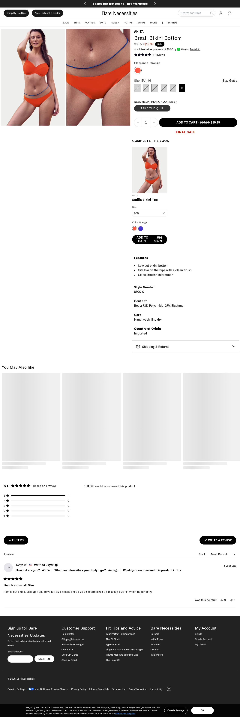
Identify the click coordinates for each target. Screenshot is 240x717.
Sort (202, 554)
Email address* (15, 651)
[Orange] (138, 73)
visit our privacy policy (125, 713)
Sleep (115, 22)
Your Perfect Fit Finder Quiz (120, 633)
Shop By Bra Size (16, 13)
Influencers (157, 654)
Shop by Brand (69, 659)
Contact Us (67, 649)
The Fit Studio (113, 639)
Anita (139, 31)
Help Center (68, 633)
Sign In (198, 633)
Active (128, 22)
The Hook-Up (113, 659)
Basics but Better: (120, 3)
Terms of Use (119, 689)
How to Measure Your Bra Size (122, 654)
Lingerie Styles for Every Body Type (124, 649)
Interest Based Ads (99, 689)
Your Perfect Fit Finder (47, 13)
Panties (90, 22)
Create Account (203, 639)
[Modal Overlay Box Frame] (162, 106)
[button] (230, 13)
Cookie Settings (175, 710)
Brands (172, 22)
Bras (77, 22)
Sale (66, 22)
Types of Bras (113, 644)
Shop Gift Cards (70, 654)
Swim (103, 22)
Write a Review (221, 541)
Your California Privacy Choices (51, 689)
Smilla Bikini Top (145, 200)
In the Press (157, 639)
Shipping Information (73, 639)
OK (202, 710)
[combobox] (149, 213)
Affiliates (155, 644)
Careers (155, 633)
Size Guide (230, 80)
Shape (141, 22)
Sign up (44, 659)
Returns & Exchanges (73, 644)
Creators (155, 649)
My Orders (200, 644)
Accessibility (156, 689)
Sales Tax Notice (137, 689)
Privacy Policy (78, 689)
